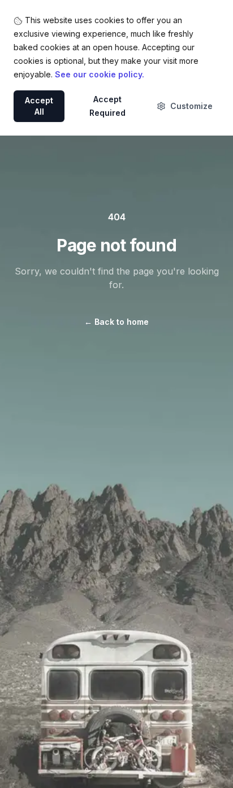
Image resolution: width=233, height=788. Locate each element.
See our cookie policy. (99, 74)
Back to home (116, 321)
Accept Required (107, 105)
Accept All (39, 105)
